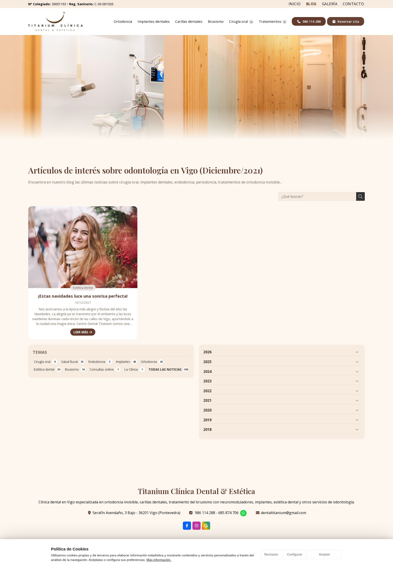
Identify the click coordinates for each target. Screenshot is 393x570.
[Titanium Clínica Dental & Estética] (55, 21)
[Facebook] (187, 526)
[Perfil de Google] (206, 526)
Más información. (158, 560)
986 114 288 (205, 512)
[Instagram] (196, 526)
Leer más (80, 332)
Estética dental (83, 288)
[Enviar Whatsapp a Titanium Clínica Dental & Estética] (243, 513)
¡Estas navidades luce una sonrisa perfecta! (83, 296)
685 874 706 (228, 512)
